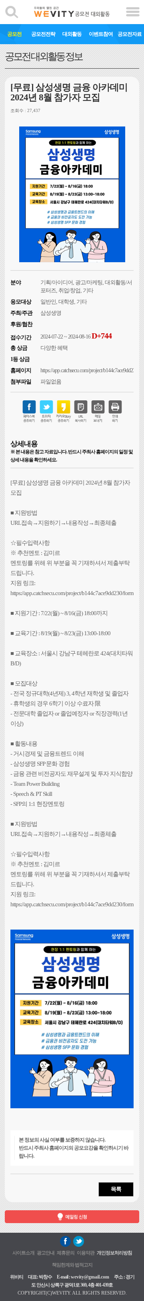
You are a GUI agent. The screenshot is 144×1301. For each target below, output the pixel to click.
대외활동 (72, 34)
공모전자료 (130, 34)
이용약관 (85, 1253)
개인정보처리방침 (114, 1253)
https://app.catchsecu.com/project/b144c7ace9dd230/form (72, 593)
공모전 (14, 34)
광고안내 (45, 1253)
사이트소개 (23, 1253)
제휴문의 (65, 1253)
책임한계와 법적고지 (72, 1265)
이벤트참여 (101, 34)
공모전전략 (43, 34)
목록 (116, 1189)
